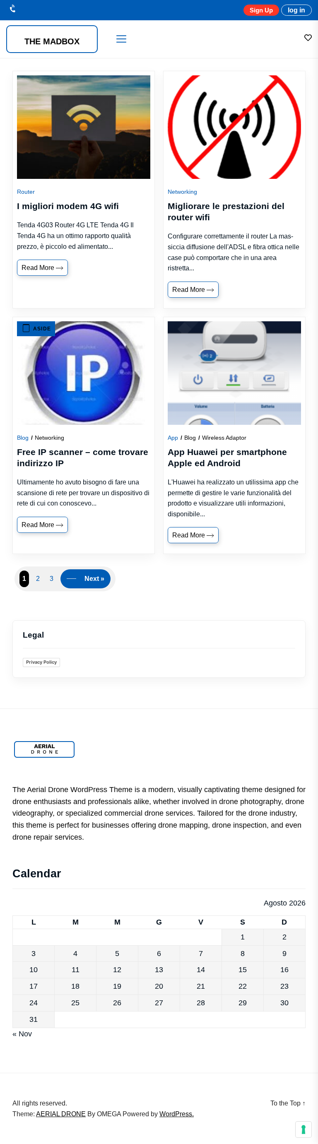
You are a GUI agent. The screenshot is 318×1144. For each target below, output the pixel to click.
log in (296, 10)
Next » (94, 578)
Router (26, 191)
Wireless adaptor (224, 437)
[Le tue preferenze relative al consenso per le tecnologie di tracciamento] (303, 1129)
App (173, 437)
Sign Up (261, 10)
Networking (182, 191)
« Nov (22, 1034)
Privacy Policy (41, 662)
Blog (23, 437)
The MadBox (52, 41)
